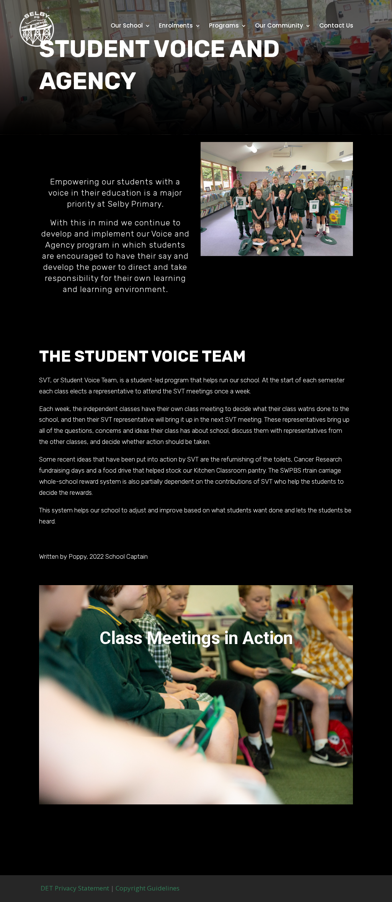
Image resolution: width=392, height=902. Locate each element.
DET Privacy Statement (74, 888)
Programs (224, 26)
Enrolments (176, 26)
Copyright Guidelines (148, 888)
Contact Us (336, 26)
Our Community (279, 26)
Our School (127, 26)
